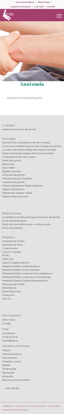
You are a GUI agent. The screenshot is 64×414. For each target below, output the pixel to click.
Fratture (6, 350)
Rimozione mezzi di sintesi (16, 380)
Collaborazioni (10, 248)
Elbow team (44, 2)
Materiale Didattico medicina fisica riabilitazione (27, 273)
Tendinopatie (9, 369)
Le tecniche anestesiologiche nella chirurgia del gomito (31, 146)
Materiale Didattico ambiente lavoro (21, 266)
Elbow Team (8, 319)
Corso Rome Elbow (25, 2)
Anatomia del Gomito (13, 241)
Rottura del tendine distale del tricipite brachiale (27, 153)
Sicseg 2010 (8, 295)
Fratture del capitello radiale (17, 193)
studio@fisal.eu (10, 340)
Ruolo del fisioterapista (14, 220)
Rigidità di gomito (11, 171)
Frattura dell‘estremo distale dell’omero (22, 185)
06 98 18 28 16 (9, 337)
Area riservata (12, 388)
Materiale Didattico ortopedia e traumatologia (26, 277)
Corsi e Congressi (11, 252)
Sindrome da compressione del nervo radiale (26, 142)
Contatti (51, 7)
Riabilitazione (9, 288)
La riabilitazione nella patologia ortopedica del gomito (31, 217)
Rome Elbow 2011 (11, 291)
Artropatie (7, 376)
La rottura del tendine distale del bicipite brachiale (29, 149)
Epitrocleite (8, 164)
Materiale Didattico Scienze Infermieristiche (24, 280)
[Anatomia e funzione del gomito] (59, 98)
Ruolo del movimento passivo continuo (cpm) (26, 224)
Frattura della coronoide (15, 196)
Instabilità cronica (11, 361)
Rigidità (6, 365)
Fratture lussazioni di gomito (17, 178)
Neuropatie (8, 372)
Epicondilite (8, 167)
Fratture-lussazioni (11, 354)
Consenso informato (20, 7)
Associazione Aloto (12, 244)
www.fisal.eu (8, 333)
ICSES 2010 (8, 259)
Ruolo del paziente (12, 228)
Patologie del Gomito (13, 284)
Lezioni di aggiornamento (15, 262)
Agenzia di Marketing (20, 410)
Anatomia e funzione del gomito (24, 98)
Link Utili (38, 7)
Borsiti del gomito (11, 160)
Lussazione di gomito (13, 182)
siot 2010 (6, 298)
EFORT (5, 255)
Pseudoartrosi (9, 357)
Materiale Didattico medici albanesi (20, 270)
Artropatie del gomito (13, 175)
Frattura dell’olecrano (13, 189)
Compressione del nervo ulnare (19, 157)
